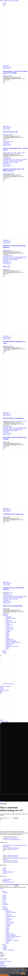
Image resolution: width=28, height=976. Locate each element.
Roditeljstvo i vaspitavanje (12, 646)
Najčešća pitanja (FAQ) (8, 872)
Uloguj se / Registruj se (8, 949)
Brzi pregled (6, 65)
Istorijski (8, 630)
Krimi (8, 173)
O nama (5, 870)
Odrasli (22, 152)
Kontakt (5, 873)
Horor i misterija (10, 628)
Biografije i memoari (8, 134)
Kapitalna (15, 421)
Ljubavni (9, 250)
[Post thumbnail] (15, 846)
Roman (4, 442)
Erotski (4, 250)
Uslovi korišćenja (7, 879)
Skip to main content (14, 0)
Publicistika (8, 645)
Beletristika (8, 616)
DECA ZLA (6, 266)
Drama (7, 623)
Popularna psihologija (11, 641)
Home (1, 800)
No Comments (14, 849)
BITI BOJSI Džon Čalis (10, 132)
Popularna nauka (10, 639)
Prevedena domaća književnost (13, 642)
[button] (6, 68)
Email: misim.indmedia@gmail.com (12, 839)
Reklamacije (6, 880)
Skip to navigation (4, 0)
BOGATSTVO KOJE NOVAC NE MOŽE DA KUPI (13, 170)
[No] (9, 975)
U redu (23, 973)
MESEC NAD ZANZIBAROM (12, 606)
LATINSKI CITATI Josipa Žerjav (13, 514)
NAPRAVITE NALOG (5, 961)
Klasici (15, 152)
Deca (7, 619)
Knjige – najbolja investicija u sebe (11, 848)
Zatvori (1, 888)
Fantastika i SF (9, 627)
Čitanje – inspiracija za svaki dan (10, 855)
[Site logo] (8, 681)
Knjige (18, 152)
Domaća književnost (8, 152)
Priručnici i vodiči (7, 75)
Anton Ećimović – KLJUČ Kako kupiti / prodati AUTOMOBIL (15, 72)
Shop (4, 869)
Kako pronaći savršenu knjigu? (10, 860)
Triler (8, 442)
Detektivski (8, 620)
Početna (5, 868)
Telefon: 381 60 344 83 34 (10, 838)
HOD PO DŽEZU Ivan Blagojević (13, 418)
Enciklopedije (9, 624)
